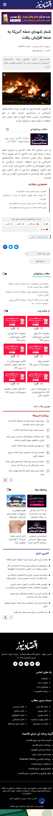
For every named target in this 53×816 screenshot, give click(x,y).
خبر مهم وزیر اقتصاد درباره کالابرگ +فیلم (28, 446)
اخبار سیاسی (37, 46)
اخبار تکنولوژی (18, 715)
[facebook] (38, 664)
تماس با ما (43, 682)
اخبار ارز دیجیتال (40, 723)
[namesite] (43, 4)
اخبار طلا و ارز (42, 706)
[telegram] (21, 664)
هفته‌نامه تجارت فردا (41, 754)
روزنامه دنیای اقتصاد (41, 745)
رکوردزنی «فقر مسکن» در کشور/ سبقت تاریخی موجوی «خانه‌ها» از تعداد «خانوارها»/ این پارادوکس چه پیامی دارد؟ (26, 586)
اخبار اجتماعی (18, 719)
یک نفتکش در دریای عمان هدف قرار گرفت (30, 612)
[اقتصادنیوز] (26, 645)
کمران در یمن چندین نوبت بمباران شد (31, 191)
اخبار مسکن (19, 711)
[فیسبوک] (5, 247)
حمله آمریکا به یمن (39, 237)
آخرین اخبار (42, 553)
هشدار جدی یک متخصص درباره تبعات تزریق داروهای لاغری (26, 454)
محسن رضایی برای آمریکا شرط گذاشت (28, 430)
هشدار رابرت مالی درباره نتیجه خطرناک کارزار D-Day (26, 559)
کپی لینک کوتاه (43, 254)
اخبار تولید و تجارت (39, 719)
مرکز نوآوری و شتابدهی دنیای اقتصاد (34, 773)
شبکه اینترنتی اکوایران (41, 749)
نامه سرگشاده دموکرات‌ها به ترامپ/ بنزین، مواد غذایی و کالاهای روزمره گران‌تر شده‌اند (25, 438)
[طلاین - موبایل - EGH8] (26, 18)
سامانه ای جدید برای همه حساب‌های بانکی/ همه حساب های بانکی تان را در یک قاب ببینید (25, 463)
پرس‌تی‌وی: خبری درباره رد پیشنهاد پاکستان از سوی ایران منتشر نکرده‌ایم (26, 423)
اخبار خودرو (43, 715)
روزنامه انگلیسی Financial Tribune (35, 759)
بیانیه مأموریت (41, 691)
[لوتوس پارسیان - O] (26, 812)
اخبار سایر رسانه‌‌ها (16, 723)
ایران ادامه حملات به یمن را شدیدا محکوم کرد (27, 207)
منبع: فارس (39, 261)
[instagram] (26, 664)
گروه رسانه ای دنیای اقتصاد (38, 740)
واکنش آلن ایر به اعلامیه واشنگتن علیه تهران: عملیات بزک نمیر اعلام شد (28, 595)
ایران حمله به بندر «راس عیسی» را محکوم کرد (27, 203)
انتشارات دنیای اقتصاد (41, 764)
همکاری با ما (42, 687)
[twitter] (32, 664)
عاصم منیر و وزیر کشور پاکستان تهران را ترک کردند (26, 472)
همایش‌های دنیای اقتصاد (39, 768)
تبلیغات (44, 678)
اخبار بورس (43, 711)
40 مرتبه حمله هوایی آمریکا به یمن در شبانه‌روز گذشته (24, 197)
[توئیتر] (11, 247)
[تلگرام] (16, 247)
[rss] (15, 664)
